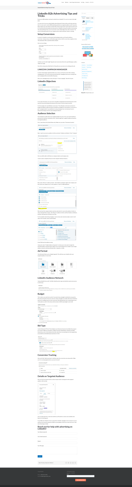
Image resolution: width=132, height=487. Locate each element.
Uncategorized (85, 75)
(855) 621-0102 (44, 474)
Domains (83, 67)
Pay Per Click (84, 69)
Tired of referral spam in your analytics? (88, 28)
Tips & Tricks (84, 73)
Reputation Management (86, 71)
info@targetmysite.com (45, 476)
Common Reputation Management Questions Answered (88, 36)
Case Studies (89, 65)
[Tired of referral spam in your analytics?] (83, 27)
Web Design (84, 77)
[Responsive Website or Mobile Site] (83, 21)
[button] (92, 2)
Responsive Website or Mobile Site (89, 22)
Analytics (84, 65)
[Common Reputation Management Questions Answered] (83, 34)
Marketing (89, 67)
